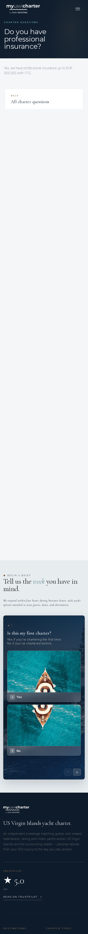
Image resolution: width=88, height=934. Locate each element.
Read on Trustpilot (22, 896)
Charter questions (21, 22)
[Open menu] (77, 9)
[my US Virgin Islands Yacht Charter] (23, 9)
